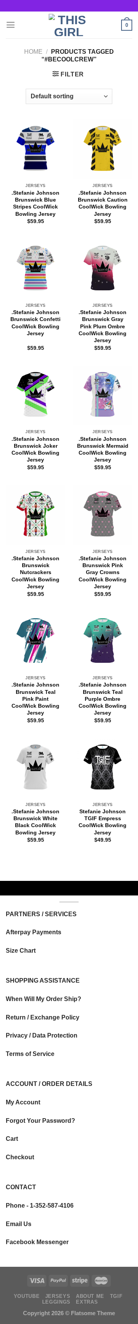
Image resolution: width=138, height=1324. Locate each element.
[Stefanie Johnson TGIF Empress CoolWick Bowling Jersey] (102, 768)
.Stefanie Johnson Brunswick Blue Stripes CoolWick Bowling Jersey (35, 203)
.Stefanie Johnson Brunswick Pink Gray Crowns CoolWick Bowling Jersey (103, 572)
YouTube (26, 1296)
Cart (12, 1138)
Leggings (56, 1302)
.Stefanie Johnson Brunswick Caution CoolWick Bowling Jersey (103, 203)
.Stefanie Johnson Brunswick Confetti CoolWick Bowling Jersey (35, 322)
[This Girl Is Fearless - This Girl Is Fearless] (69, 25)
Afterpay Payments (33, 931)
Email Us (18, 1223)
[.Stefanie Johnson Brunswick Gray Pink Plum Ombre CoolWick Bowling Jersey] (102, 269)
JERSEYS (57, 1296)
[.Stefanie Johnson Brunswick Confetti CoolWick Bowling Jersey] (35, 269)
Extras (87, 1302)
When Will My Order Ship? (43, 998)
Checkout (20, 1157)
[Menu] (10, 25)
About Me (90, 1296)
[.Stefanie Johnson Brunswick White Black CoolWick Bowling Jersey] (35, 768)
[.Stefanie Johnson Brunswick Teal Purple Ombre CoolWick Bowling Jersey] (102, 641)
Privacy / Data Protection (41, 1035)
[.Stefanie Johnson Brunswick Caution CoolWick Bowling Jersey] (102, 149)
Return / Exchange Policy (42, 1017)
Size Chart (21, 950)
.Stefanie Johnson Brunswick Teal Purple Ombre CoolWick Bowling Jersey (103, 699)
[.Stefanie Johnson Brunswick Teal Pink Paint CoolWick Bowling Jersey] (35, 641)
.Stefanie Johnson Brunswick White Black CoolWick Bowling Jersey (35, 822)
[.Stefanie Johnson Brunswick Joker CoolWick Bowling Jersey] (35, 395)
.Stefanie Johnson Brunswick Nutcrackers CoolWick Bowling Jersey (35, 572)
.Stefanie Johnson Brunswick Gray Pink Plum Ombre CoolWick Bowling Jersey (103, 326)
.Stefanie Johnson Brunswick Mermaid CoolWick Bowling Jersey (102, 449)
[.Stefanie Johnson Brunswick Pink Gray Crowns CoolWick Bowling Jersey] (102, 514)
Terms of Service (30, 1053)
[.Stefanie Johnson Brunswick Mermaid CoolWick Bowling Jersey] (102, 395)
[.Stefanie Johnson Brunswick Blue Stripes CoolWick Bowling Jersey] (35, 149)
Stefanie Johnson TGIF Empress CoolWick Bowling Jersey (103, 822)
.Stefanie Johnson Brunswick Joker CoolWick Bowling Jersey (35, 449)
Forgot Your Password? (40, 1120)
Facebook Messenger (37, 1241)
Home (33, 51)
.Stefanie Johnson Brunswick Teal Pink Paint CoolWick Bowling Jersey (35, 699)
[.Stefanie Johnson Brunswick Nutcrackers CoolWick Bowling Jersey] (35, 514)
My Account (23, 1102)
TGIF (116, 1296)
